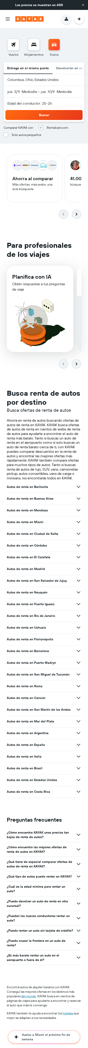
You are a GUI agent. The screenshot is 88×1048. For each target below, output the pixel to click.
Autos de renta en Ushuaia (26, 627)
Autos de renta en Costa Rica (28, 792)
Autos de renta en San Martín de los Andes (39, 710)
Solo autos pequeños (26, 135)
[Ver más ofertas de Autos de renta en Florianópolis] (78, 639)
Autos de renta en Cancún (26, 698)
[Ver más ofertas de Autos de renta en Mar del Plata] (78, 721)
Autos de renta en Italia (24, 756)
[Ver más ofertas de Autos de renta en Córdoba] (78, 545)
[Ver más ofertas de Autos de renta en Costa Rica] (78, 791)
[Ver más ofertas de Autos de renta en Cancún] (78, 698)
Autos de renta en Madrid (26, 569)
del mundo (28, 996)
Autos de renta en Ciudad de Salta (32, 534)
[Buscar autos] (54, 45)
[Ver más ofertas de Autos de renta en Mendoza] (78, 510)
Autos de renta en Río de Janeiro (31, 616)
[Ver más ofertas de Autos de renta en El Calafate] (78, 557)
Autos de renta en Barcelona (28, 651)
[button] (83, 5)
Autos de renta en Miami (25, 522)
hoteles (68, 1013)
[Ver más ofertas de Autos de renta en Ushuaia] (78, 627)
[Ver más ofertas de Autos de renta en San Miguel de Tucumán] (78, 674)
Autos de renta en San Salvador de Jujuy (37, 581)
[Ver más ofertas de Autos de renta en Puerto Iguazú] (78, 604)
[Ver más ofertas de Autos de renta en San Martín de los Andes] (78, 709)
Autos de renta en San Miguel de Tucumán (38, 674)
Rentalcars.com (57, 128)
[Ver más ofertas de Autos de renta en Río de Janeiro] (78, 615)
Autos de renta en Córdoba (27, 545)
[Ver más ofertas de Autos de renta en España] (78, 744)
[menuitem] (13, 48)
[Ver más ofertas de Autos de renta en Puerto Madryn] (78, 662)
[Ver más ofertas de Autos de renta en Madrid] (78, 569)
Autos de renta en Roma (24, 686)
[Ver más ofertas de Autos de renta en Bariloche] (78, 487)
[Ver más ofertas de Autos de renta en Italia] (78, 756)
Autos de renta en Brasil (24, 768)
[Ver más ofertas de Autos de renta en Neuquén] (78, 592)
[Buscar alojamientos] (34, 45)
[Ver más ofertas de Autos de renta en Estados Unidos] (78, 780)
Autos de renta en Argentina (28, 733)
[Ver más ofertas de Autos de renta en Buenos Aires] (78, 498)
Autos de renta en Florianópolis (30, 639)
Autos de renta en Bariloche (27, 487)
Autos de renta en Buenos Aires (30, 498)
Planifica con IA (31, 276)
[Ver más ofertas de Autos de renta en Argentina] (78, 733)
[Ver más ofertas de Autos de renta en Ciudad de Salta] (78, 533)
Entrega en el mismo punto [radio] (28, 68)
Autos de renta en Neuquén (27, 592)
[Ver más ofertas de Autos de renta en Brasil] (78, 768)
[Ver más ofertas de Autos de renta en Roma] (78, 686)
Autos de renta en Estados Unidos (32, 780)
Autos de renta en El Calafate (28, 557)
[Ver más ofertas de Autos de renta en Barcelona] (78, 651)
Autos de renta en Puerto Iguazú (30, 604)
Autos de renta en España (26, 745)
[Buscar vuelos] (13, 45)
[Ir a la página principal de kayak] (29, 19)
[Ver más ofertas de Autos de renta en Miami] (78, 522)
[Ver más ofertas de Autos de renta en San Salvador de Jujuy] (78, 580)
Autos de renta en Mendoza (27, 510)
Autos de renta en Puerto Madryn (31, 663)
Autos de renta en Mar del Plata (30, 721)
